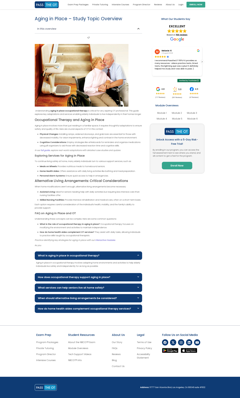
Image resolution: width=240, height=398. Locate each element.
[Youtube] (197, 342)
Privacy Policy (144, 348)
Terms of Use (144, 342)
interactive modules (105, 240)
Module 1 (162, 112)
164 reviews (181, 34)
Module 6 (192, 118)
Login (180, 4)
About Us (170, 4)
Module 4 (162, 118)
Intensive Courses (120, 4)
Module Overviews (78, 348)
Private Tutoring (100, 4)
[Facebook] (165, 342)
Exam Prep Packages (78, 4)
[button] (138, 28)
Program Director (141, 4)
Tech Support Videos (79, 354)
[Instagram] (181, 342)
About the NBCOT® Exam (81, 342)
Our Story (117, 342)
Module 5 (177, 118)
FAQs (114, 348)
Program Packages (47, 342)
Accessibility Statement (143, 356)
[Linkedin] (189, 342)
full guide (45, 150)
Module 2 (177, 112)
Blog (114, 360)
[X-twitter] (173, 342)
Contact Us (118, 366)
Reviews (158, 4)
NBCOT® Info (75, 360)
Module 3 (192, 112)
